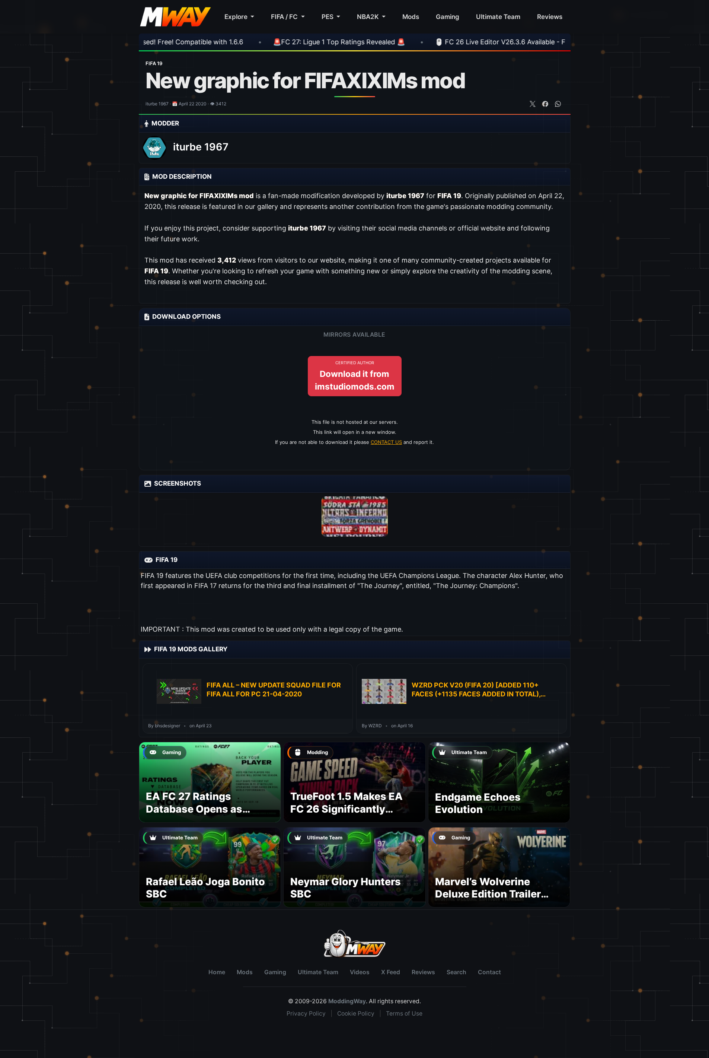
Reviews (549, 16)
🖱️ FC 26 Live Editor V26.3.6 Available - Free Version (456, 42)
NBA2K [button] (368, 16)
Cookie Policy (355, 1013)
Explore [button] (236, 16)
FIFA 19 (154, 63)
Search (456, 972)
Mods (410, 16)
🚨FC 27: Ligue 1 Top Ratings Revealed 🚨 (277, 42)
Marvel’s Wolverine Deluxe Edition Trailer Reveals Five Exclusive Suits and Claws (491, 900)
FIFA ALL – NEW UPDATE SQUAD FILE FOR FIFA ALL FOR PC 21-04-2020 (274, 689)
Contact (489, 972)
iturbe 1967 (201, 147)
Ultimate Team (498, 16)
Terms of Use (404, 1013)
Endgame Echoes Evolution (478, 803)
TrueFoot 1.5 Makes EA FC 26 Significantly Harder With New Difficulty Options (346, 815)
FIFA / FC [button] (285, 16)
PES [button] (328, 16)
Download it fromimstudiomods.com (355, 375)
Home (216, 972)
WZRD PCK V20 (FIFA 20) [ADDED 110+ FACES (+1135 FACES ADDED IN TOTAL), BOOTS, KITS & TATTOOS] (476, 690)
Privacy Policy (306, 1013)
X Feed (390, 972)
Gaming (447, 16)
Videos (360, 972)
